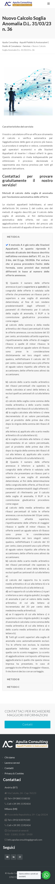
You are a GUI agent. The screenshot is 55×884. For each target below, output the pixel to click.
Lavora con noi (12, 762)
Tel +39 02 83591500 (18, 819)
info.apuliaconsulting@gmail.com (24, 839)
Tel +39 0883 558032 (18, 798)
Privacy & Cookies (14, 773)
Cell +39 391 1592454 (19, 803)
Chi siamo (10, 757)
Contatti (27, 724)
